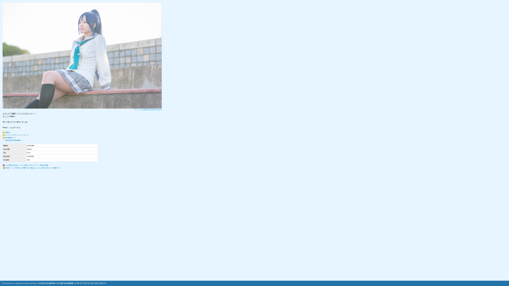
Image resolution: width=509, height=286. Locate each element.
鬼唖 (7, 132)
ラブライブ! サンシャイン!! (15, 135)
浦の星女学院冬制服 (12, 140)
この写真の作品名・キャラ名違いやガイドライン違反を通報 (26, 165)
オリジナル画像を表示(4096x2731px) (148, 110)
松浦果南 (8, 138)
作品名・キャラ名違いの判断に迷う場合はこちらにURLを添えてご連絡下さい (33, 168)
